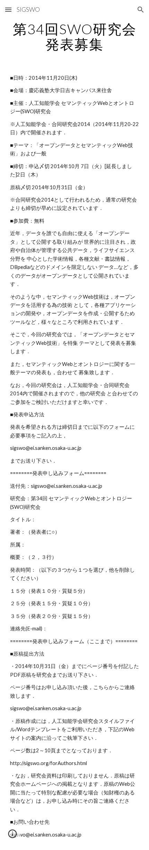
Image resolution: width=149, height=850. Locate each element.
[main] (74, 37)
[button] (8, 9)
